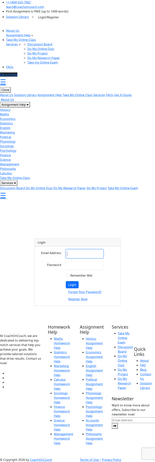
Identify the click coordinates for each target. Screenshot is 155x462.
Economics (8, 119)
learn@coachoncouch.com (25, 7)
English (5, 128)
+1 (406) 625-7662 (18, 2)
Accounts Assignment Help (94, 425)
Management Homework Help (63, 438)
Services (12, 44)
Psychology (8, 151)
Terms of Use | (90, 460)
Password (54, 265)
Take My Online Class (21, 40)
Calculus (6, 173)
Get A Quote (123, 95)
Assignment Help (18, 35)
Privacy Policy (111, 460)
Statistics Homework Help (62, 356)
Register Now (78, 299)
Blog (143, 370)
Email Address (51, 253)
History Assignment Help (94, 343)
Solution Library (17, 17)
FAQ (143, 365)
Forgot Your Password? (85, 292)
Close (5, 90)
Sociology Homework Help (62, 397)
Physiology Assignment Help (94, 397)
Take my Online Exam (42, 62)
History (5, 110)
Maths (4, 114)
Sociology (7, 146)
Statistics (6, 123)
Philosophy (8, 169)
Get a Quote (8, 74)
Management (9, 164)
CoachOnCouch (41, 460)
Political (5, 137)
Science (5, 160)
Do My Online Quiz (40, 49)
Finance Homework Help (62, 411)
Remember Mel (81, 275)
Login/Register (48, 17)
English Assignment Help (94, 370)
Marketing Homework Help (62, 370)
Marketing (7, 132)
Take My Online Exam (123, 188)
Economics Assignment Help (94, 356)
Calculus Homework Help (62, 384)
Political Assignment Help (94, 384)
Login (72, 285)
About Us (12, 31)
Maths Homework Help (62, 343)
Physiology (8, 141)
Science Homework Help (62, 425)
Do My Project (37, 53)
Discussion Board (39, 44)
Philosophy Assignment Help (94, 438)
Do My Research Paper (43, 58)
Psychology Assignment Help (94, 411)
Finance (5, 155)
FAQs (9, 67)
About (144, 361)
